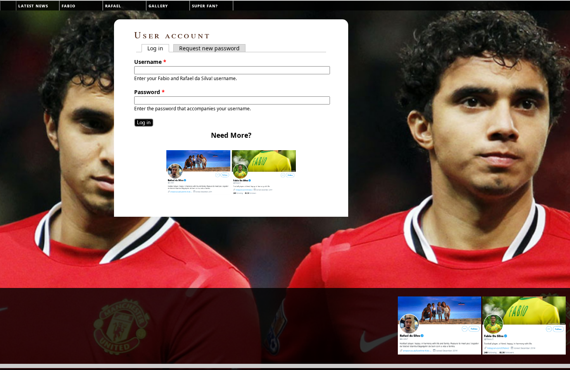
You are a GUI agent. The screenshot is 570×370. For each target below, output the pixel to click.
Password (149, 92)
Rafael (113, 6)
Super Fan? (205, 6)
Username (150, 61)
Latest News (33, 6)
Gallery (158, 6)
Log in (158, 48)
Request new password (209, 48)
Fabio (69, 6)
